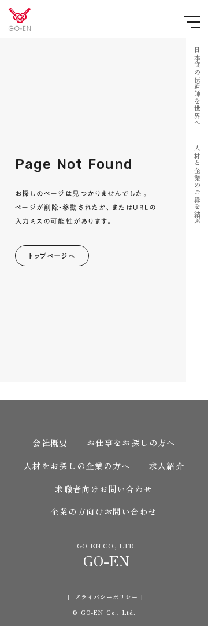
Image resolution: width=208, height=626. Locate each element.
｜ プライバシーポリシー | (104, 597)
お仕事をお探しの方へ (131, 442)
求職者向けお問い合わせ (104, 489)
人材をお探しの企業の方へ (77, 466)
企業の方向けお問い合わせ (104, 511)
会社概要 (50, 442)
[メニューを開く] (192, 22)
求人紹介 (167, 466)
